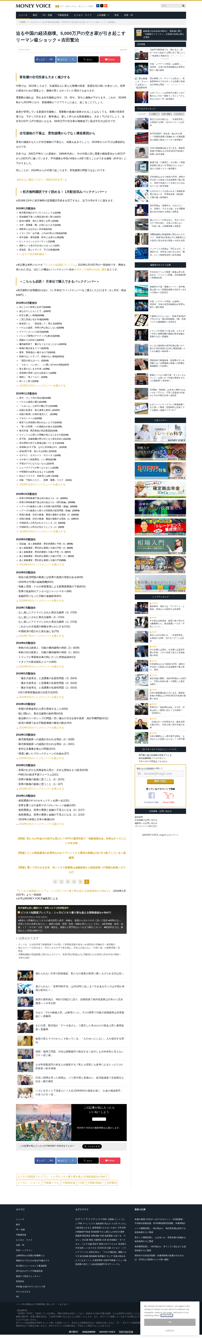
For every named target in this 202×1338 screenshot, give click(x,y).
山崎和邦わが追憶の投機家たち (30, 1255)
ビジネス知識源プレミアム (60, 264)
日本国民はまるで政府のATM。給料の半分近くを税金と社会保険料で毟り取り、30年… (167, 667)
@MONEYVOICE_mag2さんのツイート (160, 835)
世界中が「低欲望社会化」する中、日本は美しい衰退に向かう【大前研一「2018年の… (167, 710)
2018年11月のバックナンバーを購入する (42, 484)
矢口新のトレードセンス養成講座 (31, 1266)
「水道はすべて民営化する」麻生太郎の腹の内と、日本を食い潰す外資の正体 (167, 725)
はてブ (63, 59)
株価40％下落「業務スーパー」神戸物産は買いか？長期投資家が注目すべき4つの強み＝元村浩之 (168, 290)
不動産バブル (51, 1182)
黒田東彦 (86, 1236)
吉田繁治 (112, 1182)
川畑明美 (98, 1240)
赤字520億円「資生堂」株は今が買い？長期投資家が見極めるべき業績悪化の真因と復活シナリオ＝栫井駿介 (167, 136)
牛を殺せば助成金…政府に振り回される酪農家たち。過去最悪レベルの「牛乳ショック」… (167, 623)
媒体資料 (139, 817)
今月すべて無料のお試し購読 (90, 269)
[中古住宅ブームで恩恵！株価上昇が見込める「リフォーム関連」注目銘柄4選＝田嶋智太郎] (141, 276)
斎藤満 (78, 1236)
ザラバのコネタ (23, 1292)
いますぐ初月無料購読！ (33, 254)
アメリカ (84, 1252)
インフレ (116, 1264)
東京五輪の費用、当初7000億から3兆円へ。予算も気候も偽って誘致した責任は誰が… (168, 681)
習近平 (95, 1244)
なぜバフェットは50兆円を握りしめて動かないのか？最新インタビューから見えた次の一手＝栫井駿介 (167, 96)
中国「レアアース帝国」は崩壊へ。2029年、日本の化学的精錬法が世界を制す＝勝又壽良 (167, 67)
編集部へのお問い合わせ (146, 823)
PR (17, 1297)
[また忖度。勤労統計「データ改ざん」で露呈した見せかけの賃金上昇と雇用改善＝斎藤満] (25, 1028)
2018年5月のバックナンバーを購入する (41, 697)
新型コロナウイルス (108, 1244)
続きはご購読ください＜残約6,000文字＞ (41, 179)
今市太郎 (79, 1248)
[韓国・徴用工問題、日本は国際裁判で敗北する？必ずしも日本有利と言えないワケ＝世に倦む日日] (25, 1054)
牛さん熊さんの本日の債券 (112, 1232)
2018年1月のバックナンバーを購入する (41, 824)
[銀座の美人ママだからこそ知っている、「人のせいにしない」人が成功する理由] (25, 1041)
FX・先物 (47, 15)
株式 (35, 15)
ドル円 (114, 1223)
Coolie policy (167, 1315)
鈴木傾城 (84, 1256)
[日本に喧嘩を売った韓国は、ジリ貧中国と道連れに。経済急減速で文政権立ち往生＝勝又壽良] (25, 1080)
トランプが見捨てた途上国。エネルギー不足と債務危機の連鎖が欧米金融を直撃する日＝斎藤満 (167, 334)
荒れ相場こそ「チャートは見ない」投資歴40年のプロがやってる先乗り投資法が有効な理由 (167, 81)
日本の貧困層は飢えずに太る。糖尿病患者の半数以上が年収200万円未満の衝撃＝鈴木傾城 (167, 151)
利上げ (107, 1223)
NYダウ (108, 1264)
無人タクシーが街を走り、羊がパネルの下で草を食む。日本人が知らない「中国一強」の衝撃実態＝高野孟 (167, 223)
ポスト (89, 59)
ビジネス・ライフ (83, 15)
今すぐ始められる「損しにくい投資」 (77, 6)
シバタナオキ (90, 1248)
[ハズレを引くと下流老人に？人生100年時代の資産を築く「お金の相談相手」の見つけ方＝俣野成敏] (25, 1093)
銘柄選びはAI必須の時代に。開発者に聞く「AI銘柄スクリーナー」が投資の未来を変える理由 (163, 34)
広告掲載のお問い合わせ (146, 820)
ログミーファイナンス (88, 1219)
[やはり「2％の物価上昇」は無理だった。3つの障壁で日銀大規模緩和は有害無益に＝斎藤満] (25, 1015)
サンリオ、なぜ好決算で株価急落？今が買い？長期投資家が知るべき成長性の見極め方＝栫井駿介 (67, 944)
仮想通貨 (108, 1236)
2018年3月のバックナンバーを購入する (41, 758)
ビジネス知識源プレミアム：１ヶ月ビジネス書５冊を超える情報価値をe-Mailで (63, 891)
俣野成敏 (95, 1236)
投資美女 (20, 1281)
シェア (41, 59)
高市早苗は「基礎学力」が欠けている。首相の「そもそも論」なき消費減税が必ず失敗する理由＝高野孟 (167, 208)
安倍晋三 (122, 1244)
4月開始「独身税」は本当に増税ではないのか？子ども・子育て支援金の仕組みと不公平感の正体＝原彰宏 (168, 393)
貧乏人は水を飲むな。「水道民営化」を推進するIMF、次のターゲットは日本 (167, 122)
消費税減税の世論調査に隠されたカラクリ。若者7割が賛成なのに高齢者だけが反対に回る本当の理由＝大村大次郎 (168, 237)
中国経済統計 (95, 1182)
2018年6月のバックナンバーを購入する (41, 666)
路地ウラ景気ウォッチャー (28, 1276)
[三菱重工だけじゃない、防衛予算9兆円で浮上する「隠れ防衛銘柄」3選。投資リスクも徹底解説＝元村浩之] (141, 320)
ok (170, 1322)
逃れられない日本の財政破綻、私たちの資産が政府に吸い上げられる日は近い (80, 973)
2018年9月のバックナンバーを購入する (41, 564)
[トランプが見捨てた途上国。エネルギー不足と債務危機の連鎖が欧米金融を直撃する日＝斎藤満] (141, 335)
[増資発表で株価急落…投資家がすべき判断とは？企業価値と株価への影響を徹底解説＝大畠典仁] (141, 364)
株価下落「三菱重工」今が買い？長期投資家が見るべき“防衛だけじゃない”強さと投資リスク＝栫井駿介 (167, 165)
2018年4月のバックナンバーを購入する (41, 727)
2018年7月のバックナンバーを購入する (41, 636)
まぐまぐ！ (65, 1304)
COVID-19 (101, 1248)
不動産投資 (62, 15)
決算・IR (128, 15)
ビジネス (179, 114)
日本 (104, 1240)
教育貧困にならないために (104, 1227)
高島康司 (100, 1223)
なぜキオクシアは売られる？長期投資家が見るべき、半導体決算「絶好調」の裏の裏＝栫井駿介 (167, 194)
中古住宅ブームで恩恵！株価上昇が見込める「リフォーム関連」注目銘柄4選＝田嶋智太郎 (168, 275)
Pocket (111, 59)
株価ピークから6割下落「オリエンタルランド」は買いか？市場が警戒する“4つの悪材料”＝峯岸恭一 (168, 378)
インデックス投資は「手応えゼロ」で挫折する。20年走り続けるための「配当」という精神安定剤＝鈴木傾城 (167, 252)
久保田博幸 (97, 1260)
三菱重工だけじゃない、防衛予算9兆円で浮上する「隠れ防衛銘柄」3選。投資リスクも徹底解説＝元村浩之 (168, 319)
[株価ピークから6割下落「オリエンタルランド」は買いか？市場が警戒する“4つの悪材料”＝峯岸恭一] (141, 379)
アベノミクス (89, 1223)
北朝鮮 (111, 1219)
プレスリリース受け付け (146, 826)
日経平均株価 (109, 1260)
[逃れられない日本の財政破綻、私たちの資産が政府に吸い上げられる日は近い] (25, 976)
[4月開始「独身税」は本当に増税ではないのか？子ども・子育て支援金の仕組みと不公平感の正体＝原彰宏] (141, 394)
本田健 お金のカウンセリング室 (30, 1286)
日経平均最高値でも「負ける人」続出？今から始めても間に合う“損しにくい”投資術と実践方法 (167, 52)
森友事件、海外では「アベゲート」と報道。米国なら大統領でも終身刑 (167, 607)
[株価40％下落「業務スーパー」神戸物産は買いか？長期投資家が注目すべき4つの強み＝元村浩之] (141, 291)
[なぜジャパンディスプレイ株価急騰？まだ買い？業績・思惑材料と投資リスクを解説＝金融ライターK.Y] (141, 408)
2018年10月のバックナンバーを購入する (42, 531)
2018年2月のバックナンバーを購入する (41, 788)
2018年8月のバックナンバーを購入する (41, 600)
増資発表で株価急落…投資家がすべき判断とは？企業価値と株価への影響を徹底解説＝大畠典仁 (167, 363)
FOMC (104, 1219)
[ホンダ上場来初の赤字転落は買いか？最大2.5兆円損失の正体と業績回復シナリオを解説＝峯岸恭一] (141, 349)
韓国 (91, 1240)
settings (170, 1330)
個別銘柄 (93, 1256)
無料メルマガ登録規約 (145, 768)
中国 (81, 1182)
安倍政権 (95, 1232)
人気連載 (101, 15)
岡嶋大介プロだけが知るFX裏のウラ (32, 1260)
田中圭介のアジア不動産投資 (29, 1271)
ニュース (23, 15)
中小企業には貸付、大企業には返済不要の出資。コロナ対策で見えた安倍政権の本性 (167, 652)
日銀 (109, 1248)
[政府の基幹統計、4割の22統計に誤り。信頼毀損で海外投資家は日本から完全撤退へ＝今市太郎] (25, 1001)
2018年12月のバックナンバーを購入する (42, 385)
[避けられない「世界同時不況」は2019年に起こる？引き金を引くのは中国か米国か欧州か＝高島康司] (25, 988)
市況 (116, 15)
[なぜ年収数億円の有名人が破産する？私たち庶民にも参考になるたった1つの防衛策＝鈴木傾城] (25, 1067)
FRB (80, 1223)
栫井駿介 (102, 1256)
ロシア (110, 1256)
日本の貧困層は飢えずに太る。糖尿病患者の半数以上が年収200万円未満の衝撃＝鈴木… (168, 696)
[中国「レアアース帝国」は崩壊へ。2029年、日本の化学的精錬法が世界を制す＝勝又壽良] (141, 305)
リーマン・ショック (29, 1182)
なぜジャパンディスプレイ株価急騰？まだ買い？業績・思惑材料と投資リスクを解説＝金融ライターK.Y (167, 407)
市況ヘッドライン (24, 1250)
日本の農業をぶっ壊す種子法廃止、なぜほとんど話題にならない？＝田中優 (167, 737)
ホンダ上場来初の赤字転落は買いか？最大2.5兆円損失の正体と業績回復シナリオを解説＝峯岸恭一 (167, 348)
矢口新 (85, 1240)
